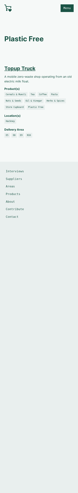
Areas (10, 186)
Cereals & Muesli (16, 94)
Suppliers (14, 179)
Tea (32, 94)
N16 (29, 135)
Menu (67, 8)
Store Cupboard (15, 107)
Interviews (15, 171)
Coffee (43, 94)
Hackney (10, 121)
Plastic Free (35, 107)
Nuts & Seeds (13, 101)
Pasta (54, 94)
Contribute (15, 209)
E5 (7, 135)
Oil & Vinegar (34, 101)
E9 (21, 135)
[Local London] (20, 8)
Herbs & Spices (55, 101)
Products (13, 194)
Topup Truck (19, 68)
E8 (14, 135)
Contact (12, 216)
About (10, 201)
